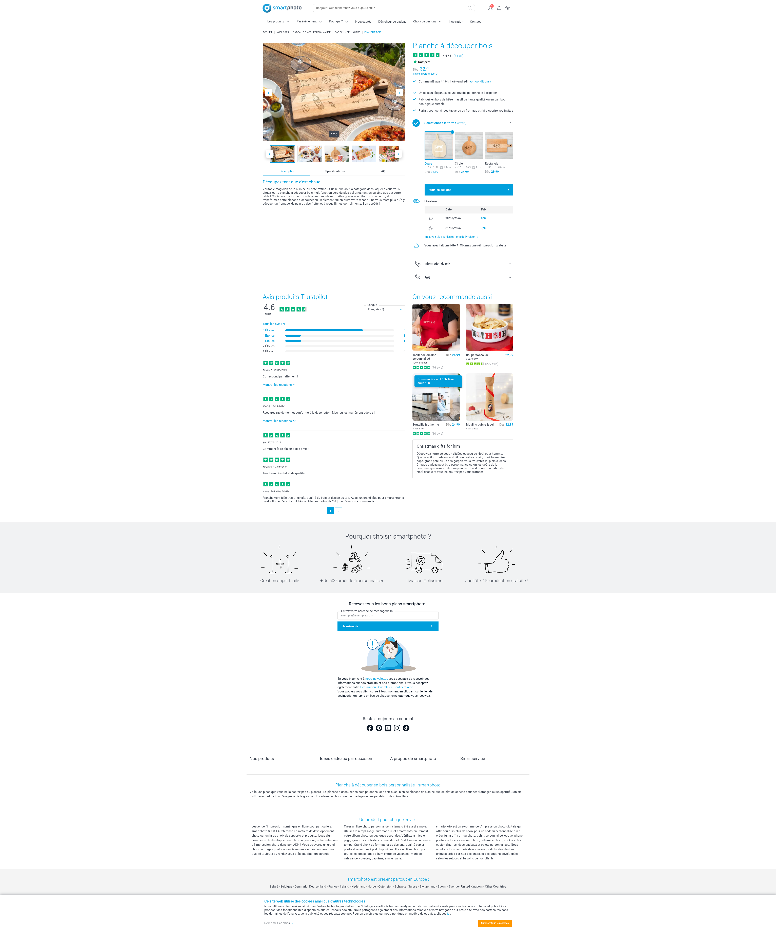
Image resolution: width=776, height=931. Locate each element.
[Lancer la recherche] (470, 8)
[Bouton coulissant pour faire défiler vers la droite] (399, 92)
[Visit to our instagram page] (397, 728)
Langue (372, 305)
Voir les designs (440, 190)
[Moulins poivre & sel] (489, 397)
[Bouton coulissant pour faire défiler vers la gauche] (268, 92)
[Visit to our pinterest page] (379, 728)
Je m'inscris (350, 626)
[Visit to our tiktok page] (406, 728)
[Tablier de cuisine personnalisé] (436, 327)
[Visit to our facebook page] (370, 728)
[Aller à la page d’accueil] (282, 8)
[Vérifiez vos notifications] (499, 7)
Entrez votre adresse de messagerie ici (367, 611)
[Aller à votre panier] (507, 7)
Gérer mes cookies (277, 923)
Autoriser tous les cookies (495, 923)
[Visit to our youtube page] (388, 728)
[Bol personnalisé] (489, 327)
